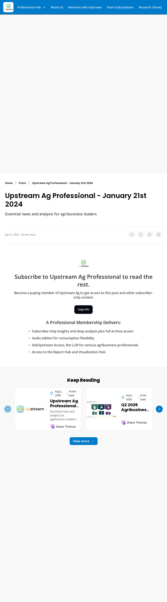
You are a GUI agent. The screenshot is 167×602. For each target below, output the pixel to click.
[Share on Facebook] (132, 234)
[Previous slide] (7, 409)
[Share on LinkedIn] (158, 234)
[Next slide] (159, 409)
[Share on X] (140, 234)
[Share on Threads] (149, 234)
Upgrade (83, 309)
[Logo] (8, 7)
